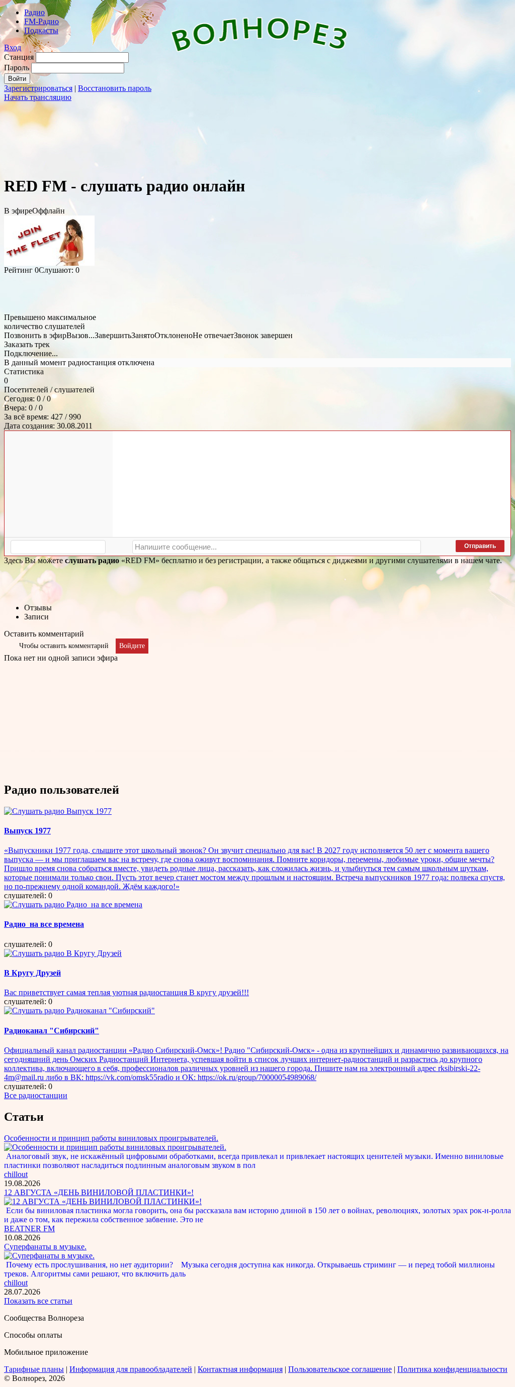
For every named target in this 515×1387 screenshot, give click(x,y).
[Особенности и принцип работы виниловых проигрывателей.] (115, 1147)
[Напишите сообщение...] (276, 547)
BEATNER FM (29, 1228)
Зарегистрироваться (38, 88)
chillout (16, 1174)
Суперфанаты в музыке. (45, 1246)
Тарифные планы (34, 1369)
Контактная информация (240, 1369)
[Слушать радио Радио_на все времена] (73, 904)
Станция (19, 57)
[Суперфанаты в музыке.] (49, 1255)
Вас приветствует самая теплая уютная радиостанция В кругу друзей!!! (126, 992)
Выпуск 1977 (27, 830)
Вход (12, 47)
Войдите (132, 646)
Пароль (16, 67)
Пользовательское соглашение (340, 1369)
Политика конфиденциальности (452, 1369)
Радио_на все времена (44, 924)
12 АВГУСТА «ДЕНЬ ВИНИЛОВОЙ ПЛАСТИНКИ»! (99, 1192)
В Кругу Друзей (32, 973)
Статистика (24, 371)
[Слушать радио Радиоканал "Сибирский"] (79, 1010)
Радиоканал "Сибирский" (51, 1030)
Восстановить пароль (114, 88)
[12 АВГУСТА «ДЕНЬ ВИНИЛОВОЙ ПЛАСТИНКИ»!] (103, 1201)
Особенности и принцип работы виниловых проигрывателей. (111, 1138)
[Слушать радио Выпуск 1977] (58, 811)
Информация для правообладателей (130, 1369)
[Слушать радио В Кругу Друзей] (63, 953)
